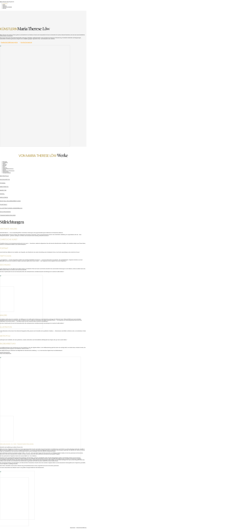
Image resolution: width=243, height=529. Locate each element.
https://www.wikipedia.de (5, 353)
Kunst (4, 4)
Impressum (72, 527)
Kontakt (4, 8)
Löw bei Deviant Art (26, 42)
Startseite (5, 3)
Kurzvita (5, 5)
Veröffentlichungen (7, 7)
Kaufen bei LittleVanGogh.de (9, 42)
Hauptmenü (11, 1)
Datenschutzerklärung (81, 527)
